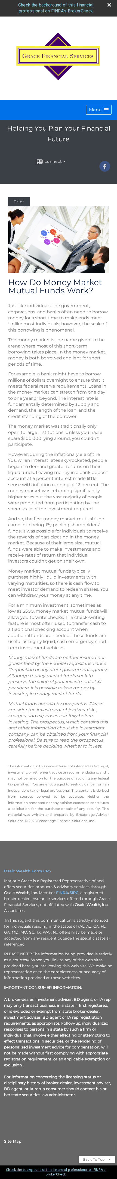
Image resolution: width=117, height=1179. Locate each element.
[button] (99, 110)
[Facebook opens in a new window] (104, 170)
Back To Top (94, 1159)
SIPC (73, 892)
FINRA (62, 892)
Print (19, 201)
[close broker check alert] (109, 5)
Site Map (12, 1141)
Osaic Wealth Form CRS (27, 871)
